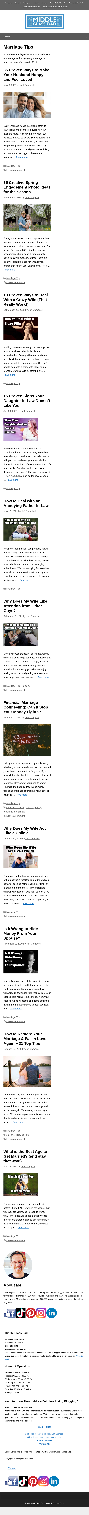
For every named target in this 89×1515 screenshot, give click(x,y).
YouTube (36, 3)
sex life (25, 1135)
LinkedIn (44, 3)
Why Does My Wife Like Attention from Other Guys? (25, 606)
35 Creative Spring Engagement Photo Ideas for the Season (27, 187)
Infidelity (26, 686)
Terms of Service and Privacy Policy (55, 6)
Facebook (8, 3)
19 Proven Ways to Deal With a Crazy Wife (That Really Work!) (25, 300)
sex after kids (13, 1135)
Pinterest (18, 3)
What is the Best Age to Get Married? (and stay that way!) (25, 1156)
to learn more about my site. (44, 1437)
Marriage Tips (13, 166)
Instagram (26, 3)
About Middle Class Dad (58, 3)
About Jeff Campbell (76, 3)
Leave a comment (15, 170)
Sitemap (12, 1468)
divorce (29, 807)
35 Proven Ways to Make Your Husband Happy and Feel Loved (26, 75)
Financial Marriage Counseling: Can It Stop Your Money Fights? (25, 707)
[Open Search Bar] (85, 36)
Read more (22, 157)
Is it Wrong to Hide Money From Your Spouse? (20, 933)
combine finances (15, 807)
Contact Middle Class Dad (31, 6)
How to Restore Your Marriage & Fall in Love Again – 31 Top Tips (24, 1039)
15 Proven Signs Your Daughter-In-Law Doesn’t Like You (26, 401)
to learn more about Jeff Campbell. (45, 1434)
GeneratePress (58, 1503)
